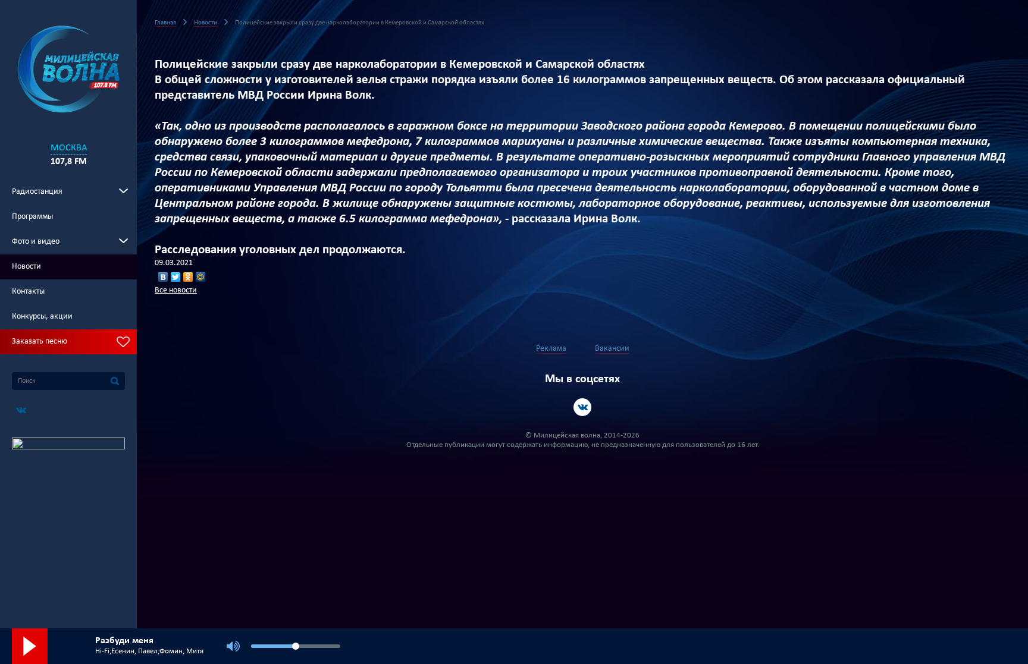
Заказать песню (39, 341)
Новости (26, 266)
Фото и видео (35, 241)
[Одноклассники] (188, 277)
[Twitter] (176, 277)
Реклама (551, 348)
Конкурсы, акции (42, 316)
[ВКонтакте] (163, 277)
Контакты (28, 291)
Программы (32, 216)
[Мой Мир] (201, 277)
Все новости (176, 290)
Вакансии (612, 348)
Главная (165, 23)
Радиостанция (37, 191)
